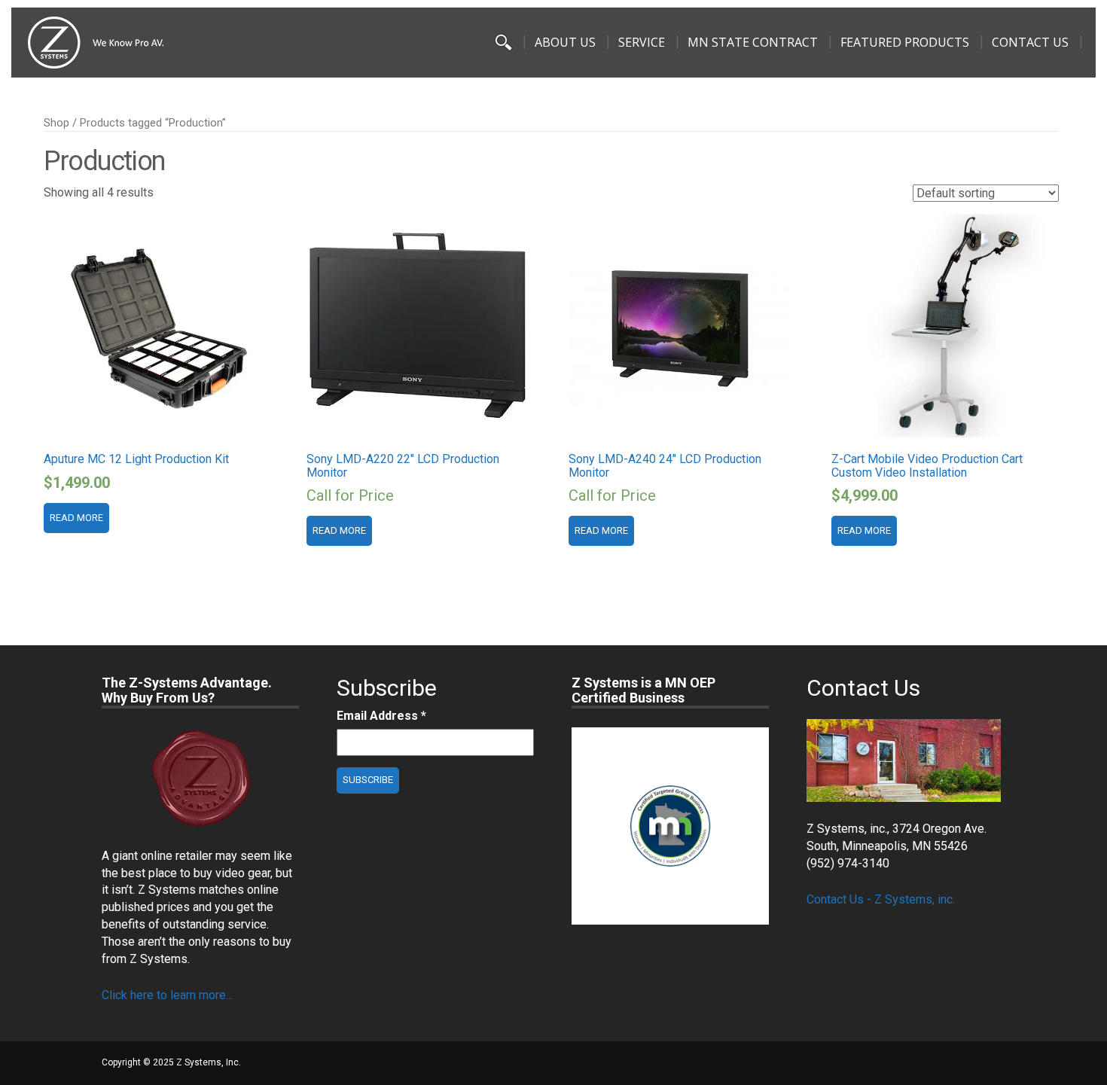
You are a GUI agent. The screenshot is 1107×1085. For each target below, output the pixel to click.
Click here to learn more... (167, 995)
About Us (565, 42)
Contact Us (1030, 42)
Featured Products (904, 42)
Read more (76, 517)
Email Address (381, 716)
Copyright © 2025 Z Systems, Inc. (171, 1062)
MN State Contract (753, 42)
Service (641, 42)
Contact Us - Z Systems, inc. (881, 899)
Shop (56, 123)
